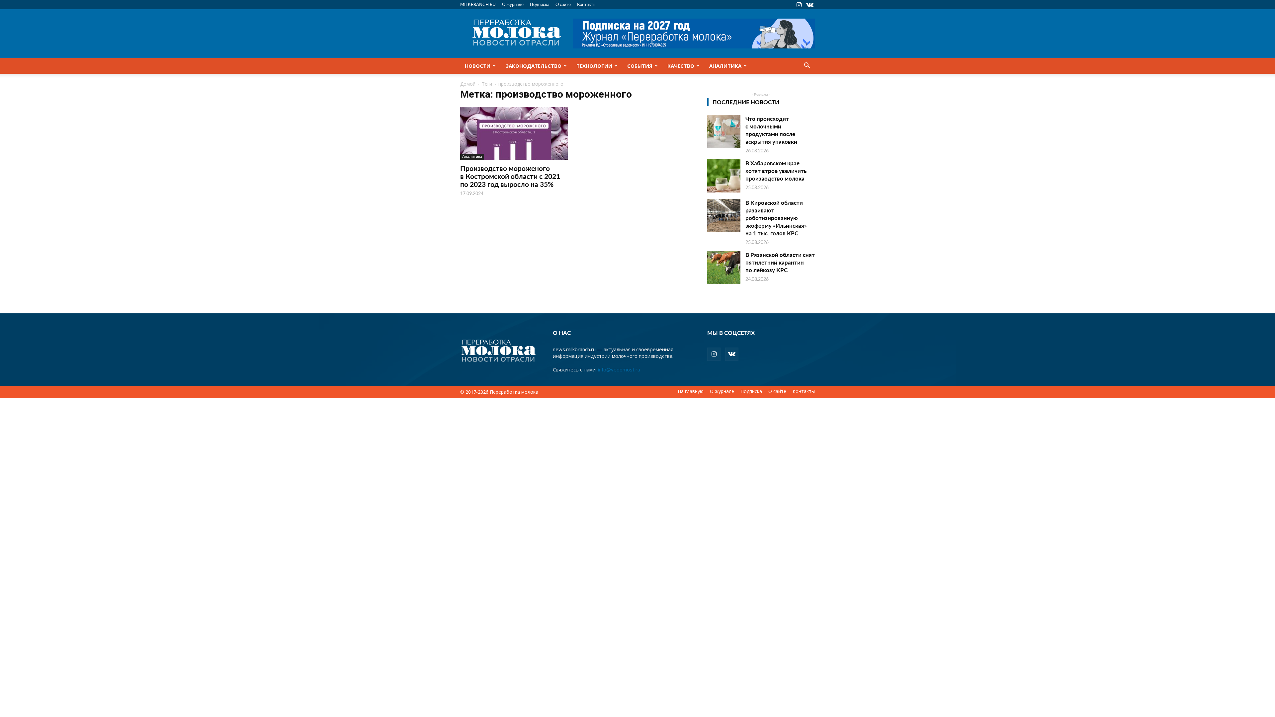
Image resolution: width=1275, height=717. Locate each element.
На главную (691, 391)
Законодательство (533, 65)
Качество (680, 65)
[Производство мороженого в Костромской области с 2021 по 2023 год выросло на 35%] (514, 133)
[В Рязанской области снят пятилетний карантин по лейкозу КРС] (723, 267)
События (639, 65)
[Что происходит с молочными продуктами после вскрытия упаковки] (723, 131)
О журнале (513, 4)
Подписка (539, 4)
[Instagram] (799, 4)
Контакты (586, 4)
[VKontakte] (810, 4)
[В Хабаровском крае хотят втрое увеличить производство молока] (723, 176)
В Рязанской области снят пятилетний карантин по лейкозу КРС (780, 262)
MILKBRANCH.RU (478, 4)
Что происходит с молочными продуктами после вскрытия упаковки (771, 130)
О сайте (563, 4)
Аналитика (725, 65)
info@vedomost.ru (619, 369)
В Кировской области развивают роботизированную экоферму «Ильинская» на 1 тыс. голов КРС (776, 218)
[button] (807, 66)
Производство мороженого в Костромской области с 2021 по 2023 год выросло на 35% (510, 176)
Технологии (594, 65)
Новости (477, 65)
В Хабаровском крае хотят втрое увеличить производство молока (776, 170)
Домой (467, 84)
